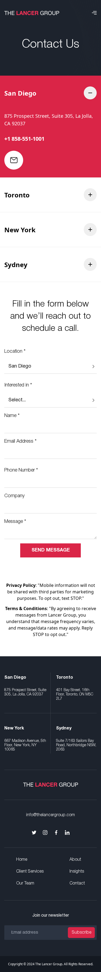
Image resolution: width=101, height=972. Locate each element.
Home (21, 860)
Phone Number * (21, 470)
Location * (15, 351)
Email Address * (20, 441)
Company (14, 496)
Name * (12, 415)
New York (20, 229)
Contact (77, 883)
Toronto (17, 194)
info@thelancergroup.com (50, 815)
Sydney (15, 264)
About (75, 860)
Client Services (30, 871)
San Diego (20, 93)
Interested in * (18, 385)
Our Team (25, 883)
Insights (76, 871)
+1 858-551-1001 (24, 138)
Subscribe (81, 932)
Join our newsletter (50, 915)
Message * (15, 521)
